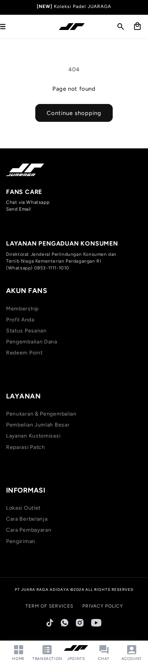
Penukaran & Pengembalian (41, 414)
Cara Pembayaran (29, 530)
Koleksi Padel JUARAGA (82, 6)
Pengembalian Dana (31, 342)
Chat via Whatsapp (27, 202)
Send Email (18, 209)
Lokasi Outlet (23, 508)
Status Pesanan (26, 330)
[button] (120, 26)
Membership (22, 308)
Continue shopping (74, 113)
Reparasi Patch (25, 447)
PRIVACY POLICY (102, 606)
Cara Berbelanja (27, 519)
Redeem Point (24, 353)
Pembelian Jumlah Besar (37, 425)
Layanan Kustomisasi (33, 436)
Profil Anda (20, 319)
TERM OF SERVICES (49, 606)
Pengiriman (20, 541)
